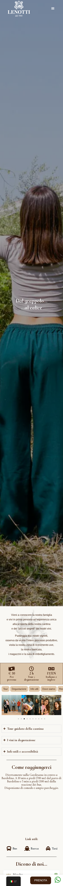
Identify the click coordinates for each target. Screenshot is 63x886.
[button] (52, 8)
